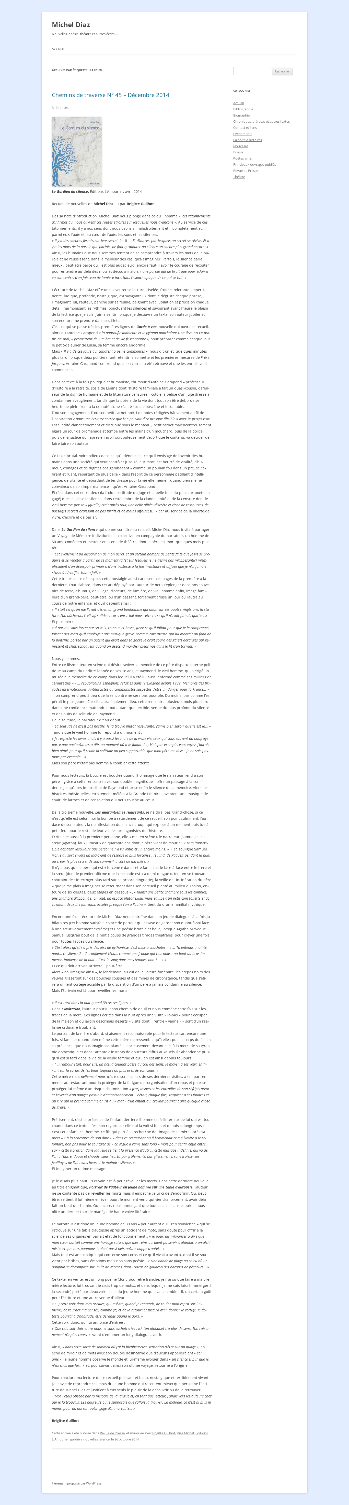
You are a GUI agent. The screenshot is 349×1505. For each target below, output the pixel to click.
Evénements (242, 133)
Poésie (238, 152)
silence (104, 1439)
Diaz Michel (185, 1433)
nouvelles (90, 1439)
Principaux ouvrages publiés (254, 164)
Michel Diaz (71, 24)
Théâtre (239, 176)
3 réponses (60, 107)
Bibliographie (243, 109)
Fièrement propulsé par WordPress (77, 1483)
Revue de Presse (112, 1433)
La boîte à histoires (247, 140)
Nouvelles (240, 146)
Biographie (241, 115)
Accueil (58, 49)
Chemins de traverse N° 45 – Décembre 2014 (110, 95)
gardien (76, 1439)
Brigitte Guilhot (163, 1433)
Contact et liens (245, 127)
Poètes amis (242, 158)
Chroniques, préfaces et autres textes (261, 121)
